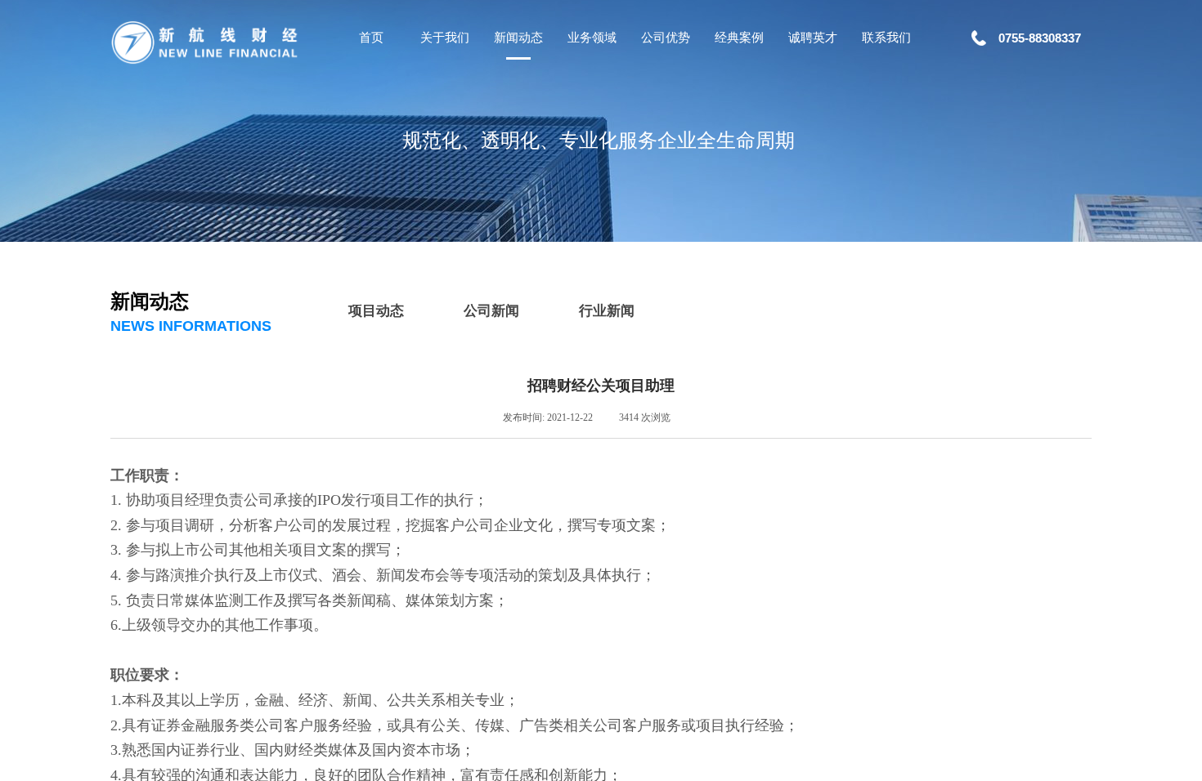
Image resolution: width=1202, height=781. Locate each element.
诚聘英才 (812, 37)
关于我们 (444, 37)
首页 (371, 37)
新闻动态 (518, 37)
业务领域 (592, 37)
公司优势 (665, 37)
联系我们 (886, 37)
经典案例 (739, 37)
